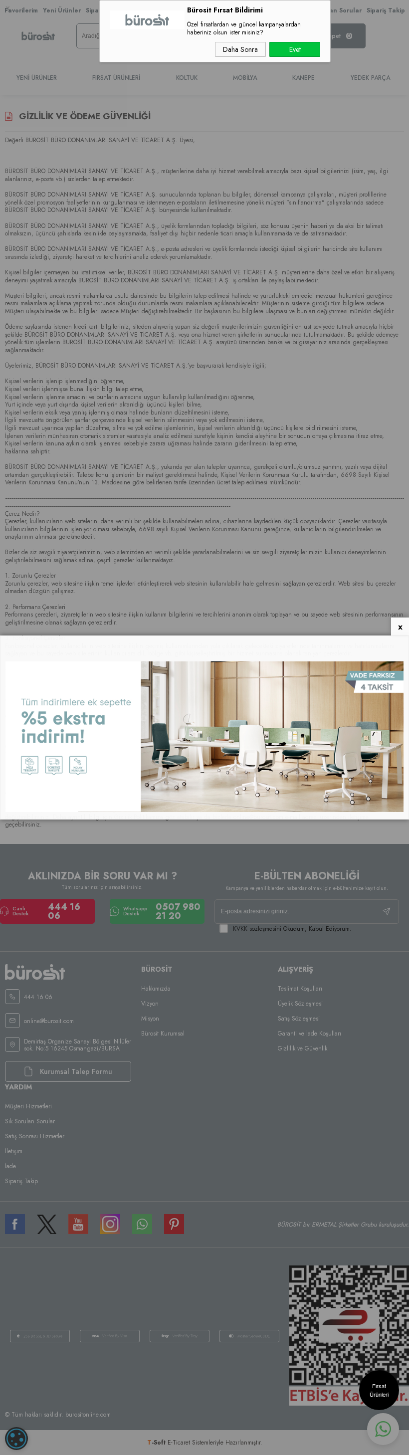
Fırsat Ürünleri (379, 1390)
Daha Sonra (240, 49)
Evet (295, 49)
